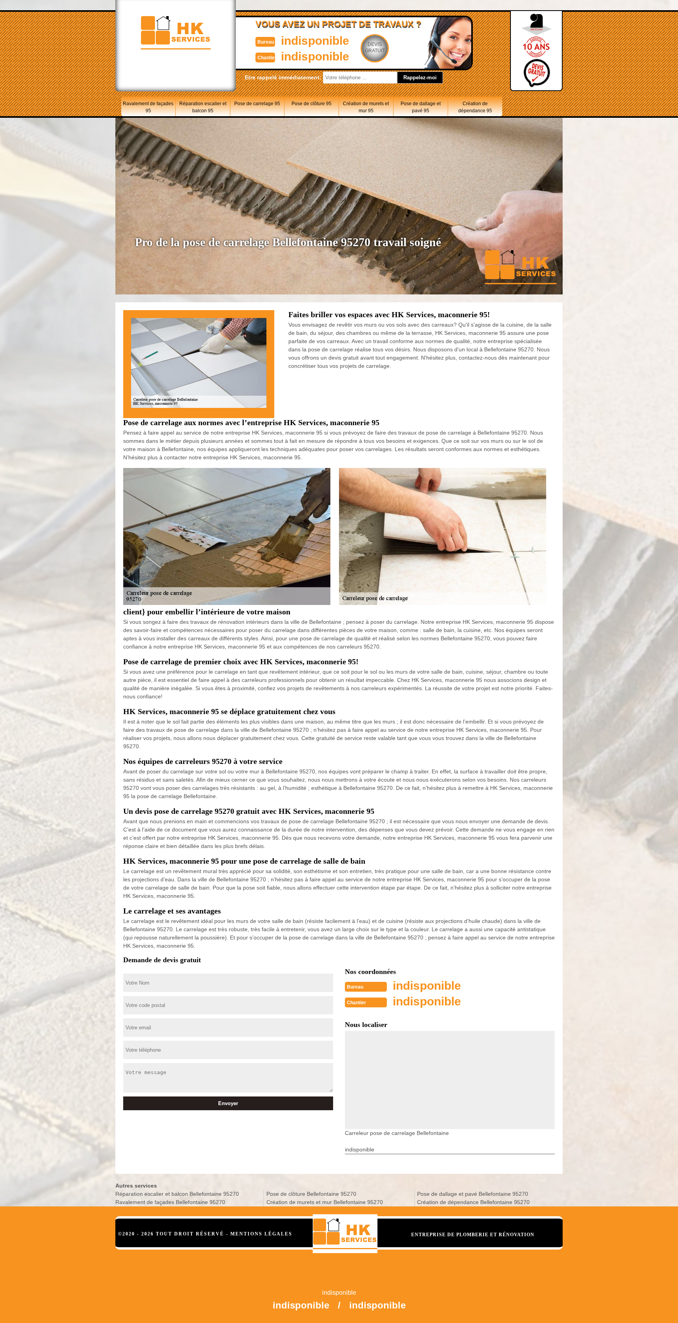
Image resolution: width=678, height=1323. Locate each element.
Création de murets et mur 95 (366, 107)
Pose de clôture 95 (312, 103)
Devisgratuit (375, 47)
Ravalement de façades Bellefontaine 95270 (170, 1202)
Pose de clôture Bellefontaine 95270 (311, 1194)
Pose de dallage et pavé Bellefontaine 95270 (472, 1194)
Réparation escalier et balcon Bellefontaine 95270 (177, 1194)
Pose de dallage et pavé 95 (421, 107)
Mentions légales (261, 1234)
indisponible (315, 40)
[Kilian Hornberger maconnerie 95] (345, 1234)
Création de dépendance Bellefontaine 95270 (473, 1202)
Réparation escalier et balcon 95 (202, 107)
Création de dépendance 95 (475, 107)
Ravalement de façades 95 (148, 107)
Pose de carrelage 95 (257, 103)
